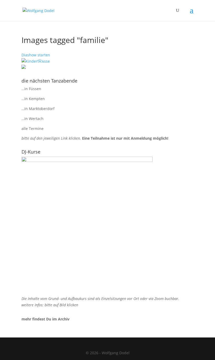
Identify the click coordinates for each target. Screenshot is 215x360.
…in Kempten (33, 98)
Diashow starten (36, 54)
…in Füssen (31, 88)
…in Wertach (33, 118)
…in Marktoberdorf (38, 108)
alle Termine (33, 128)
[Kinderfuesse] (36, 61)
